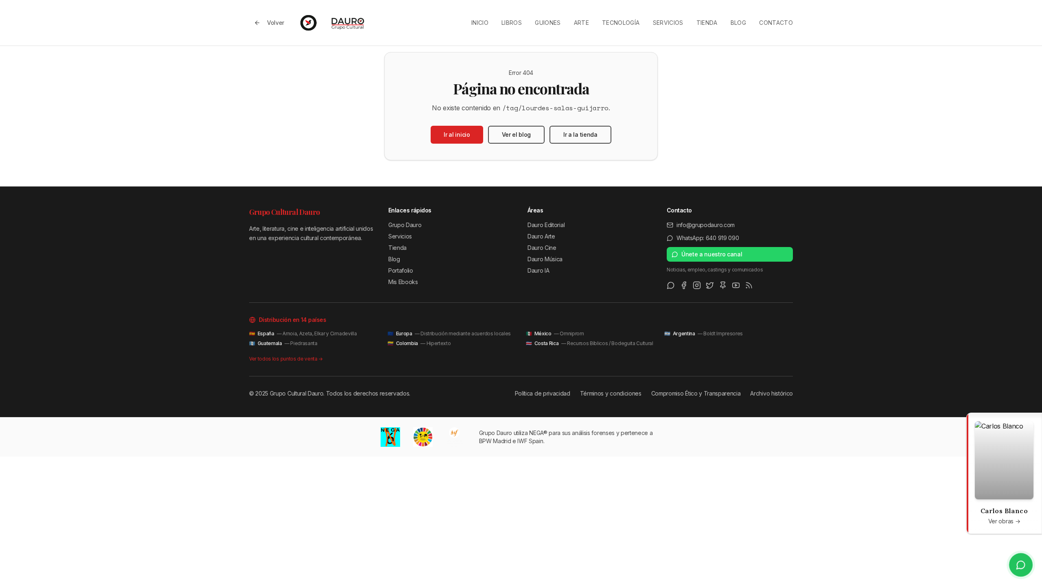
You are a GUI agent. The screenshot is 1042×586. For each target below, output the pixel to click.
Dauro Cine (542, 247)
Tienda (707, 22)
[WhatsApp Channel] (671, 285)
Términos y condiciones (610, 393)
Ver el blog (516, 134)
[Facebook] (684, 285)
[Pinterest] (723, 285)
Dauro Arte (541, 236)
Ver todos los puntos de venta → (286, 359)
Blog (738, 22)
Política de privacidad (542, 393)
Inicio (479, 22)
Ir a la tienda (580, 134)
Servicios (668, 22)
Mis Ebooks (403, 281)
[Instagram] (697, 285)
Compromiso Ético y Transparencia (696, 393)
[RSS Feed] (749, 285)
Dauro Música (545, 259)
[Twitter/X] (710, 285)
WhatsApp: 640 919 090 (707, 237)
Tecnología (621, 22)
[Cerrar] (975, 421)
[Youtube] (736, 285)
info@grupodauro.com (705, 224)
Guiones (547, 22)
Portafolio (400, 270)
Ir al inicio (457, 134)
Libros (511, 22)
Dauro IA (538, 270)
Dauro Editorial (546, 224)
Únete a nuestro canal (711, 254)
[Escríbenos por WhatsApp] (1020, 564)
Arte (581, 22)
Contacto (776, 22)
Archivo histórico (771, 393)
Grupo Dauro (404, 224)
